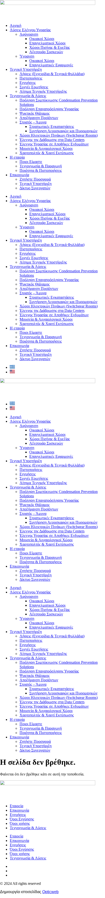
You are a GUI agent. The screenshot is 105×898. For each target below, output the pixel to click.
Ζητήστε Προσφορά (35, 179)
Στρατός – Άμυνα (33, 122)
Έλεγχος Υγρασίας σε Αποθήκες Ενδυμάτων (54, 144)
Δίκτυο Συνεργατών (35, 188)
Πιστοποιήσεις (31, 78)
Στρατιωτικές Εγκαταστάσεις (51, 126)
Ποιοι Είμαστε (31, 162)
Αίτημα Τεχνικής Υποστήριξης (43, 91)
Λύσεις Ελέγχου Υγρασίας (30, 30)
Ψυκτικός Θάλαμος (35, 113)
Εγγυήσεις (28, 83)
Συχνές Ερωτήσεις (34, 87)
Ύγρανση (27, 56)
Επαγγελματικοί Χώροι (47, 43)
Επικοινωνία (19, 175)
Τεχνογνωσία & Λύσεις (28, 96)
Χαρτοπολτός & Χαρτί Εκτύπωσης (47, 153)
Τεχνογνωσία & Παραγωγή (41, 166)
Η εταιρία (17, 157)
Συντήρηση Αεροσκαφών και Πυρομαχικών (63, 131)
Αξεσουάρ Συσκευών (46, 52)
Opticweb (50, 892)
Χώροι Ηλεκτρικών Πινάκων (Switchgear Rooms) (59, 135)
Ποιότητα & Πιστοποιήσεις (41, 170)
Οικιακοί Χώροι (41, 39)
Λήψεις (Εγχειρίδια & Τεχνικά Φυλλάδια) (52, 74)
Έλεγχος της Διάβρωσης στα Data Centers (52, 140)
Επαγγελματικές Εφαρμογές (51, 65)
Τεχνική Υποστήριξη (26, 69)
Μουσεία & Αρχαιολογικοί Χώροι (46, 148)
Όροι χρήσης (20, 823)
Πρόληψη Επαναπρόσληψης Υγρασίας (49, 109)
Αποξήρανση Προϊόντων (39, 118)
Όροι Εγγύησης (22, 819)
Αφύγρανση (29, 34)
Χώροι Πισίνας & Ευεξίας (49, 47)
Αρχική (15, 25)
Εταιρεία (16, 806)
